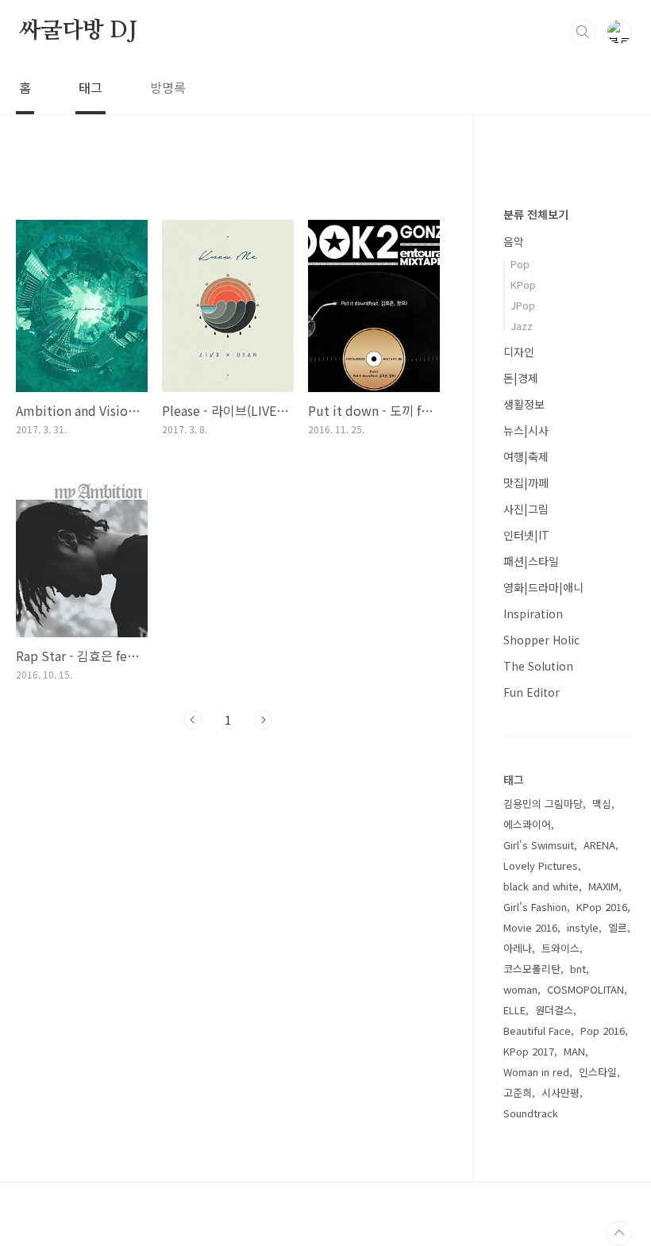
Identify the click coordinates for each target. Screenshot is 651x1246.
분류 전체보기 (535, 214)
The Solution (538, 666)
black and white (541, 886)
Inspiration (533, 613)
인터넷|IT (526, 535)
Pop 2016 (602, 1030)
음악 (513, 241)
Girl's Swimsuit (538, 844)
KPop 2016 (601, 906)
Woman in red (536, 1071)
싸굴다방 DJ (78, 31)
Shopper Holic (541, 640)
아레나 (517, 948)
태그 (90, 87)
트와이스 (560, 948)
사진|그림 (526, 509)
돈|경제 (520, 378)
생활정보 (524, 404)
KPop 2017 (528, 1051)
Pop (520, 263)
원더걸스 (554, 1009)
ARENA (599, 844)
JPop (522, 305)
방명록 (168, 87)
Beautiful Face (537, 1030)
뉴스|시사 (526, 430)
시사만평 (560, 1092)
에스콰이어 (527, 824)
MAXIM (603, 886)
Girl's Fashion (535, 906)
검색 (583, 32)
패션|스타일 (531, 561)
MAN (574, 1051)
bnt (578, 968)
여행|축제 (526, 456)
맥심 (601, 803)
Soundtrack (530, 1113)
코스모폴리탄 (531, 968)
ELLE (514, 1009)
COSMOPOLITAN (585, 989)
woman (520, 989)
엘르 (617, 927)
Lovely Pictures (540, 865)
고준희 (517, 1092)
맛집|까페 (526, 482)
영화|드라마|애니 (543, 587)
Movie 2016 (530, 927)
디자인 (518, 352)
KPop (523, 284)
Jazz (521, 325)
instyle (583, 927)
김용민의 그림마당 (543, 803)
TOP (619, 1233)
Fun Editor (531, 692)
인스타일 (598, 1071)
